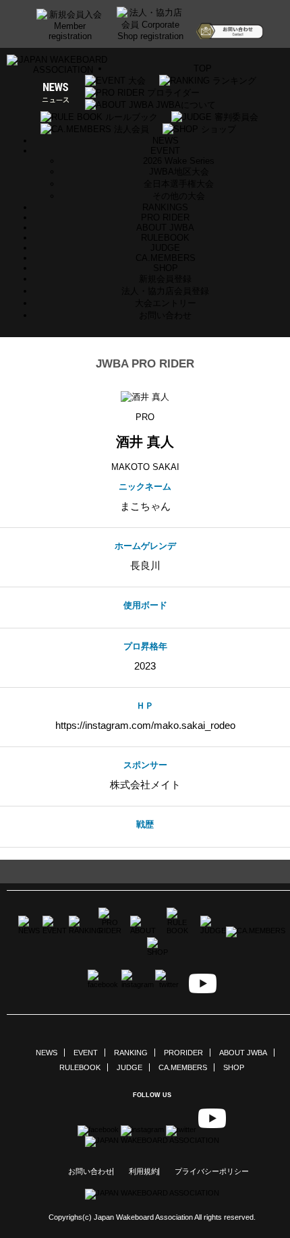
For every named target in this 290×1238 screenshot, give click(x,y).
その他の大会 (178, 196)
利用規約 (143, 1171)
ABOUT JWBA (165, 228)
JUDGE (165, 248)
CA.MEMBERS (166, 258)
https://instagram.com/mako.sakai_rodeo (145, 725)
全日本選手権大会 (179, 184)
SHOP (165, 268)
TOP (203, 68)
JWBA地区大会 (179, 172)
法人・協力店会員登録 (165, 291)
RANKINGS (165, 207)
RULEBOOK (165, 238)
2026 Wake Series (178, 161)
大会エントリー (165, 303)
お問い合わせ (165, 315)
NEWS (165, 141)
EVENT (86, 1053)
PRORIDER (183, 1053)
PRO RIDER (165, 217)
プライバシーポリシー (212, 1171)
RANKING (131, 1053)
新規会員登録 (165, 279)
